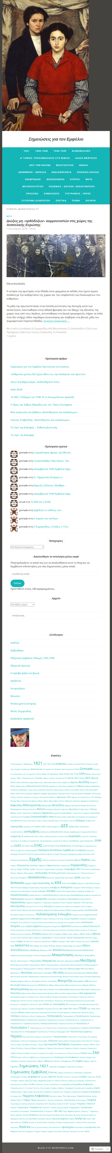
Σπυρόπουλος (15, 1084)
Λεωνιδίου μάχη (91, 938)
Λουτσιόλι (86, 941)
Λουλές (78, 941)
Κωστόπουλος (61, 930)
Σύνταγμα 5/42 (16, 1096)
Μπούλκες (15, 993)
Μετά (89, 179)
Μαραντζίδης (36, 961)
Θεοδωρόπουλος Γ (74, 873)
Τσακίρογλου (23, 1107)
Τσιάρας (54, 1108)
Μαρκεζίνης (69, 961)
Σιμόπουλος (68, 1073)
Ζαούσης (33, 865)
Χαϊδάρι (59, 1122)
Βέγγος (40, 801)
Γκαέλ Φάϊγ (71, 817)
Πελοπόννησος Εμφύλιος (81, 1031)
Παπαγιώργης (54, 1015)
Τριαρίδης (52, 1104)
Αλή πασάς (63, 786)
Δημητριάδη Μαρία (89, 832)
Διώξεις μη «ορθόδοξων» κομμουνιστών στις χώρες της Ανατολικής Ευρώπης (49, 223)
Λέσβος (88, 934)
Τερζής (94, 1096)
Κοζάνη (21, 915)
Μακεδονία (59, 950)
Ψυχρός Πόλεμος (41, 1131)
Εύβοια (77, 860)
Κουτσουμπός (69, 922)
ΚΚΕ (50, 328)
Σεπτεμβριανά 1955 (68, 1061)
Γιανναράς (85, 813)
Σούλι (98, 1076)
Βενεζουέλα (46, 805)
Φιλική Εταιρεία (45, 1115)
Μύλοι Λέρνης (67, 993)
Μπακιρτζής (59, 985)
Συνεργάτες (89, 1088)
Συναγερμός (69, 1088)
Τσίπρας (13, 1108)
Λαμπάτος (37, 938)
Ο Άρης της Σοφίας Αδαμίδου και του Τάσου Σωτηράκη (41, 404)
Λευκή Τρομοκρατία (75, 937)
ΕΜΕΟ (52, 846)
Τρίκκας (24, 1104)
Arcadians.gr (71, 764)
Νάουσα (75, 993)
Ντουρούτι (14, 1004)
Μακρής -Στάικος (33, 955)
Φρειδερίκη (14, 1119)
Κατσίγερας (56, 906)
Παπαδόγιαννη (95, 1016)
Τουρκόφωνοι (15, 1104)
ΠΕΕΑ (98, 1009)
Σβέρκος (40, 1061)
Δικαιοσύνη (63, 836)
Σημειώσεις (52, 193)
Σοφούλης (91, 1077)
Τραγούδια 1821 (42, 1104)
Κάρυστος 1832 (83, 883)
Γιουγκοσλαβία (39, 816)
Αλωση (35, 790)
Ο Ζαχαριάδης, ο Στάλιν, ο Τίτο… (51, 526)
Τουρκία (91, 1099)
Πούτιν (13, 1045)
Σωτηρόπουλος (57, 1092)
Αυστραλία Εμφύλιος (48, 797)
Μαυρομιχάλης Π (30, 969)
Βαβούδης (68, 801)
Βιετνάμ (74, 806)
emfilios (14, 642)
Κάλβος (73, 883)
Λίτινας (13, 938)
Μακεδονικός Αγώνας (18, 955)
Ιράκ (77, 877)
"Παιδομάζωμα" (16, 764)
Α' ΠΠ (65, 778)
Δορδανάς (93, 836)
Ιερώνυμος (51, 878)
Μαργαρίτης (49, 960)
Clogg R (17, 769)
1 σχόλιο (11, 336)
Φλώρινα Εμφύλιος (88, 1115)
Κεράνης (25, 910)
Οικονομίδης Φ (60, 1004)
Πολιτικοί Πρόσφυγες (29, 1041)
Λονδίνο (73, 941)
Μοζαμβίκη (36, 981)
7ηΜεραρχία (28, 764)
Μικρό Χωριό (79, 977)
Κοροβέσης (91, 919)
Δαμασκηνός (84, 827)
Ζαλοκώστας (22, 865)
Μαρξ (77, 961)
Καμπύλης (81, 891)
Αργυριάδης (52, 794)
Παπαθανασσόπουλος (31, 1024)
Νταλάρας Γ (49, 1001)
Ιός (52, 883)
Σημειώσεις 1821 (33, 1065)
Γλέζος (39, 821)
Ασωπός (20, 797)
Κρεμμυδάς (47, 926)
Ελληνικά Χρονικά (20, 665)
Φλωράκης (69, 1115)
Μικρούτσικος (68, 977)
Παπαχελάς (84, 1028)
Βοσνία (41, 809)
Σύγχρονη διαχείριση (90, 1091)
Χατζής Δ (32, 1122)
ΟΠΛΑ (46, 1004)
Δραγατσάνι (34, 841)
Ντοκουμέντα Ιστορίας (23, 703)
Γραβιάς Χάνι (90, 821)
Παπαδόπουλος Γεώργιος (56, 1020)
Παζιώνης (34, 1013)
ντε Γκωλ (81, 1131)
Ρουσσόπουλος (60, 1053)
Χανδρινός (80, 1118)
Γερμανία (47, 812)
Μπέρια (51, 985)
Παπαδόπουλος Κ (86, 1020)
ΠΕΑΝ (93, 1009)
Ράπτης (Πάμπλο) (30, 1048)
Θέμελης (20, 873)
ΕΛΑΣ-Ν (46, 846)
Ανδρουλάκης (59, 790)
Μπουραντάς (75, 990)
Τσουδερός (25, 1111)
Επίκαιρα (13, 860)
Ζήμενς (93, 860)
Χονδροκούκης (81, 1122)
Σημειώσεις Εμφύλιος (29, 1071)
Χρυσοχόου (68, 1127)
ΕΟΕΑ (57, 846)
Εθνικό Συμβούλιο (17, 850)
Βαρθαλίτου (94, 801)
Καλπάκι (34, 891)
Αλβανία (80, 786)
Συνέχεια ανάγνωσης (56, 321)
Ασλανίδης (79, 794)
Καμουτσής (60, 891)
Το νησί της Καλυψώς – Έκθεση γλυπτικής (33, 427)
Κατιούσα (39, 906)
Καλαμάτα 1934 (79, 888)
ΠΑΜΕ (65, 1009)
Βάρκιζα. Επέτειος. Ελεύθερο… (49, 485)
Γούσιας (72, 821)
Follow (17, 583)
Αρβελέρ (44, 794)
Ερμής (35, 859)
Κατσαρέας (65, 906)
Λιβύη (54, 941)
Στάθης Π (25, 1084)
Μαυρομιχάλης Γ (91, 965)
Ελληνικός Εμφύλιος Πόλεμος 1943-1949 (32, 658)
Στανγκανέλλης (66, 1084)
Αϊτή (79, 797)
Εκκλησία (43, 850)
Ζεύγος (26, 869)
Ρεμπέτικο (68, 1048)
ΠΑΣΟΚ (75, 1009)
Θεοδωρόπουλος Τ (88, 873)
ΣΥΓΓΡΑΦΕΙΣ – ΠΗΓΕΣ (78, 193)
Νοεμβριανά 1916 (17, 1001)
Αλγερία (87, 786)
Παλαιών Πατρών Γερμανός (60, 1013)
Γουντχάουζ (64, 821)
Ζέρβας (85, 859)
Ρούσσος (76, 1053)
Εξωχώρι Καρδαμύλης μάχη (71, 854)
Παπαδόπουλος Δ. (73, 1020)
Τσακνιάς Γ (46, 1108)
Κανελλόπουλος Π (51, 895)
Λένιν (82, 933)
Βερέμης (68, 806)
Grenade (86, 769)
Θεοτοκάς (14, 878)
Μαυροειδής (65, 965)
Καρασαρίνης (74, 899)
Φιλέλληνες (34, 1115)
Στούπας (29, 1088)
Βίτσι (62, 801)
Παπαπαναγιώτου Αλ (38, 1028)
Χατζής (25, 1122)
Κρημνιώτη (56, 926)
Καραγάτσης (96, 895)
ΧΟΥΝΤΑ (91, 200)
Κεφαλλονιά (48, 910)
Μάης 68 (47, 946)
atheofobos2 (81, 764)
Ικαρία (71, 878)
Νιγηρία (55, 997)
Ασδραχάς (61, 794)
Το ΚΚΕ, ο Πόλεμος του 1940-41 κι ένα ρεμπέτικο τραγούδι (42, 397)
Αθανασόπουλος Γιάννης (37, 786)
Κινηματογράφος (77, 910)
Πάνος (32, 228)
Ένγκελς (38, 778)
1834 (53, 764)
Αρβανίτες (37, 794)
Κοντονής (59, 919)
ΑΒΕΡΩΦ (71, 778)
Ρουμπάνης (41, 1053)
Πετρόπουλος (60, 1036)
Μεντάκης (84, 969)
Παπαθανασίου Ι (16, 1024)
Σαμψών (89, 1057)
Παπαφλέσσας (74, 1028)
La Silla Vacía (17, 774)
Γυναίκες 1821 (40, 826)
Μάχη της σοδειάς (75, 946)
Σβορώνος (49, 1061)
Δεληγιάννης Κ (56, 831)
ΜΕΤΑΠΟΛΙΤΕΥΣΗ (32, 186)
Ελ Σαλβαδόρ (80, 850)
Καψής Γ (89, 906)
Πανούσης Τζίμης (87, 1013)
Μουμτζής (65, 981)
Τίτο (64, 1096)
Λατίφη (56, 938)
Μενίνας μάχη (74, 968)
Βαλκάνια (76, 801)
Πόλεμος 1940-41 (89, 1045)
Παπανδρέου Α (82, 1023)
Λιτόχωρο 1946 (63, 941)
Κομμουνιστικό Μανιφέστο (30, 918)
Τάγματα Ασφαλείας (35, 1096)
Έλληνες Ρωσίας (28, 778)
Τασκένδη (61, 332)
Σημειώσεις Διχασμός (75, 1067)
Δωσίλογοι (74, 840)
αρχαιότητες (53, 1131)
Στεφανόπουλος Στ (17, 1088)
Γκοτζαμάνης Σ (91, 817)
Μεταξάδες (48, 973)
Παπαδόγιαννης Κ (18, 1020)
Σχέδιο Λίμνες (28, 1092)
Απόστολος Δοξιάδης (24, 794)
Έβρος (19, 778)
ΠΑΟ (70, 1008)
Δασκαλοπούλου (16, 832)
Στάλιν (32, 1084)
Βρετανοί (65, 809)
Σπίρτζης (28, 1081)
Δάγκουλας (74, 826)
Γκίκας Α (52, 816)
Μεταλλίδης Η (38, 973)
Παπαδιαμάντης (69, 1016)
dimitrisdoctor (36, 769)
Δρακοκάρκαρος (46, 841)
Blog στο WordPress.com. (56, 1147)
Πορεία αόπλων (63, 1041)
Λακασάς (24, 938)
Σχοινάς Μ (37, 1092)
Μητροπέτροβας (80, 973)
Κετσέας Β (32, 910)
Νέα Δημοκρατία (87, 993)
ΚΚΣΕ (64, 883)
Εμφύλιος (50, 854)
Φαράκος (18, 1115)
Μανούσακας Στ (62, 328)
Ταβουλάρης (71, 1096)
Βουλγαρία (49, 809)
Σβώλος (57, 1061)
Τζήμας (26, 1099)
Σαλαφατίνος (73, 1057)
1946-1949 (60, 150)
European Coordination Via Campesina (58, 769)
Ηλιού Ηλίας (86, 869)
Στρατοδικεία (45, 1088)
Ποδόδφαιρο (15, 1041)
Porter (66, 774)
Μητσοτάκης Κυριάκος (19, 977)
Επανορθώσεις (23, 860)
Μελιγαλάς (63, 969)
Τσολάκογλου (86, 1107)
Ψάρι (98, 1127)
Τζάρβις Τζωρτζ (16, 1100)
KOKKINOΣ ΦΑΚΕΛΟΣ (22, 718)
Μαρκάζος (61, 961)
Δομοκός (84, 836)
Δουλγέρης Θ (26, 328)
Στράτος (36, 1088)
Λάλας (70, 934)
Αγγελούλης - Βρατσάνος (43, 782)
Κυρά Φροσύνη (77, 926)
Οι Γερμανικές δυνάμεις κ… (48, 477)
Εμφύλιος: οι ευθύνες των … (48, 510)
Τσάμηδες (81, 1103)
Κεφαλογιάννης (59, 910)
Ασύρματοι (27, 797)
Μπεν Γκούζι (33, 990)
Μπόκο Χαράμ (37, 993)
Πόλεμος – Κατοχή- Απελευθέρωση (72, 186)
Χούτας (33, 1127)
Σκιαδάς (24, 1077)
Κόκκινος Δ (85, 930)
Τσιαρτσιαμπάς (63, 1108)
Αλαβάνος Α (71, 786)
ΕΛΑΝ (32, 846)
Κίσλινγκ (18, 888)
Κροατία (65, 926)
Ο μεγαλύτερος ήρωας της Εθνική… (52, 452)
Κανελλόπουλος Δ (36, 895)
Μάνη (53, 946)
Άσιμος (13, 778)
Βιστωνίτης (91, 806)
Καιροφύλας (45, 888)
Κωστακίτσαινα (49, 930)
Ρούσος (69, 1053)
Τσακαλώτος (35, 1107)
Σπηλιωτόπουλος (61, 1081)
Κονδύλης (52, 919)
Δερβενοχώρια (75, 832)
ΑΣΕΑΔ (82, 778)
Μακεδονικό (88, 950)
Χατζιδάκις (51, 1122)
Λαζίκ (18, 938)
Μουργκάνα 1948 (80, 981)
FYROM (76, 769)
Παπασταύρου (51, 1028)
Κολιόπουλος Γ (30, 915)
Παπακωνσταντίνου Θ (67, 1024)
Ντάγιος (42, 1001)
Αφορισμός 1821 (64, 797)
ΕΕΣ (23, 846)
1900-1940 (41, 150)
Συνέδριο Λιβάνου (57, 1088)
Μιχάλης (13, 981)
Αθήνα (12, 786)
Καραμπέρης (52, 899)
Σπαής (35, 1081)
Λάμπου (76, 934)
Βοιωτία (33, 809)
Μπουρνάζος (86, 990)
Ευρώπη (69, 860)
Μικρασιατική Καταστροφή (51, 977)
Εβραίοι (82, 846)
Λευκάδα (63, 938)
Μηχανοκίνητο (34, 977)
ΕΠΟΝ (63, 845)
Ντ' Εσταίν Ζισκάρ (31, 1001)
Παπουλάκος (95, 1028)
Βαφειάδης (16, 805)
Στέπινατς (39, 1084)
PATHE (61, 774)
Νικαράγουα (64, 997)
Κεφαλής (40, 910)
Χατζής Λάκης (41, 1122)
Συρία (97, 1087)
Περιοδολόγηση (28, 1037)
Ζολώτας (39, 869)
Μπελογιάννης (19, 989)
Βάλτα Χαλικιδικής (24, 801)
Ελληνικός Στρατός (26, 854)
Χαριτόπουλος (15, 1122)
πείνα (87, 1131)
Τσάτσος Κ (90, 1103)
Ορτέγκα (32, 1009)
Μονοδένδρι (52, 981)
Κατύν (83, 906)
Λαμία (30, 938)
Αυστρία (36, 797)
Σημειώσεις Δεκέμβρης (57, 1067)
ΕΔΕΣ (17, 845)
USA (82, 773)
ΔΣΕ (64, 825)
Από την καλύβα (40, 165)
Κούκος (78, 922)
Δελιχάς (66, 832)
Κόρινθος (28, 934)
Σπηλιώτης (72, 1081)
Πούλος (96, 1041)
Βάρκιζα (35, 801)
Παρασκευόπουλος (17, 1032)
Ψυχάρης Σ (30, 1131)
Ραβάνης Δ (42, 1048)
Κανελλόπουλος (19, 895)
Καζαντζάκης (34, 888)
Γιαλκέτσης (77, 813)
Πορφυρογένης (75, 1041)
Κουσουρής (59, 922)
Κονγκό (45, 919)
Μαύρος (41, 969)
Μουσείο (15, 696)
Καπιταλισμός (65, 895)
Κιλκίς (68, 910)
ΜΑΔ (12, 946)
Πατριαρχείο (31, 1031)
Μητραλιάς (68, 973)
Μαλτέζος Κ (79, 955)
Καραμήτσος (29, 899)
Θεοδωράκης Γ (29, 873)
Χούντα (24, 1126)
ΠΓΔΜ (82, 1008)
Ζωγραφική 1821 (72, 869)
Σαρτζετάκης (32, 1061)
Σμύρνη (44, 1077)
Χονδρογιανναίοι (69, 1122)
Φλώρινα (77, 1115)
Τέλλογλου (53, 1096)
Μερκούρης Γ (15, 973)
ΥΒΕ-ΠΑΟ (58, 1111)
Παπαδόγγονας (82, 1016)
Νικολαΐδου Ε (78, 328)
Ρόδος (89, 1053)
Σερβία (79, 1060)
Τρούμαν (73, 1104)
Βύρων (13, 813)
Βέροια (57, 801)
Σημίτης (93, 1061)
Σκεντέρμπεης (15, 1077)
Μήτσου (26, 950)
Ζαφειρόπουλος (53, 865)
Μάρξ (65, 946)
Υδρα (65, 1111)
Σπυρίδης (80, 1081)
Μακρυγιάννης (46, 955)
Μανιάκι (13, 961)
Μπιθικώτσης (53, 990)
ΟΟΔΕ (40, 1004)
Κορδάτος (74, 918)
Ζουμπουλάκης (49, 869)
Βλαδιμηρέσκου (16, 809)
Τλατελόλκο (59, 1100)
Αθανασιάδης (21, 786)
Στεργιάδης (77, 1084)
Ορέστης (24, 1009)
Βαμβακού (85, 801)
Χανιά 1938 (91, 1119)
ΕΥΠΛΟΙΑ (75, 846)
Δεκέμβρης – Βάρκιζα (32, 172)
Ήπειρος (46, 778)
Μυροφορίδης (48, 993)
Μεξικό (91, 969)
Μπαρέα (86, 985)
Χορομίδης (92, 1122)
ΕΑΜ (98, 840)
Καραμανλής (41, 898)
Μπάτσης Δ (43, 985)
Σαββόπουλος (34, 1057)
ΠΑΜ (60, 1009)
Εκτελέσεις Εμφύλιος (62, 850)
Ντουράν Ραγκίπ (88, 1001)
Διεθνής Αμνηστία (51, 836)
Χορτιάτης (14, 1127)
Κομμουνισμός (77, 915)
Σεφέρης (86, 1061)
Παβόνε (27, 1013)
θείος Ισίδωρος (64, 1131)
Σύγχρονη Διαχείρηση (72, 1092)
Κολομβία (64, 914)
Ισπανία (17, 882)
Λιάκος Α (20, 941)
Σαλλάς (82, 1057)
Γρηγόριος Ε (28, 827)
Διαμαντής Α (16, 836)
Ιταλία (34, 883)
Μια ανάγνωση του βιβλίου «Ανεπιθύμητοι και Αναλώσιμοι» (44, 412)
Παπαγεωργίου (40, 1016)
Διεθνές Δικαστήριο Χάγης (34, 836)
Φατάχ (25, 1115)
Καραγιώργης (17, 898)
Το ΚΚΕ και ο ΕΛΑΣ (41, 502)
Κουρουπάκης (48, 922)
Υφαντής (77, 1111)
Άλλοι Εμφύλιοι (86, 157)
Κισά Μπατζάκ (91, 910)
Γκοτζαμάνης (80, 817)
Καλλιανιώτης (15, 891)
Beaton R (90, 764)
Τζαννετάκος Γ (42, 1100)
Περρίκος (38, 1037)
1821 (26, 150)
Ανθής (76, 790)
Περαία (16, 1036)
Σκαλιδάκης (78, 1073)
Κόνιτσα (21, 934)
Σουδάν (83, 1076)
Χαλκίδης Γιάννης (44, 1119)
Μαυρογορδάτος (53, 965)
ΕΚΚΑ (27, 846)
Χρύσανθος (79, 1127)
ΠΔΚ (88, 1009)
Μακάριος (44, 950)
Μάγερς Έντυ (38, 946)
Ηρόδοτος (15, 680)
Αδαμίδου (94, 782)
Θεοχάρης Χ (23, 878)
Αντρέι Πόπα (84, 790)
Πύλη (98, 1045)
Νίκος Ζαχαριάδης (20, 711)
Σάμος (20, 1057)
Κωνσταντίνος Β (91, 926)
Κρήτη (23, 926)
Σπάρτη (21, 1081)
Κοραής (67, 919)
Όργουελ (59, 778)
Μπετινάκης (43, 990)
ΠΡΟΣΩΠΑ (32, 193)
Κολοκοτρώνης (46, 914)
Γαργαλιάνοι (27, 813)
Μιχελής (21, 981)
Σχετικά (61, 200)
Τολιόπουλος (70, 1100)
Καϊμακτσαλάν (16, 910)
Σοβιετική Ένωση (29, 332)
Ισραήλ (27, 883)
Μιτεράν (88, 977)
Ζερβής (19, 869)
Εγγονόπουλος (91, 846)
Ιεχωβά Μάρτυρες (62, 878)
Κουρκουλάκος (37, 922)
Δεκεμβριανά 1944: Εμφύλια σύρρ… (52, 469)
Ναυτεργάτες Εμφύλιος (19, 997)
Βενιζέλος (58, 805)
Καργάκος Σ (38, 903)
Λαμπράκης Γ (47, 937)
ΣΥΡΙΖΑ (13, 1057)
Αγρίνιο (74, 782)
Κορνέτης (83, 919)
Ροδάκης (19, 1053)
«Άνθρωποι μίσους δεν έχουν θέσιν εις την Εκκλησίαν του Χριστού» (48, 374)
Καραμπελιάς (62, 899)
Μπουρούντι (96, 990)
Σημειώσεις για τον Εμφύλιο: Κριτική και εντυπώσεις (39, 366)
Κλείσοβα (14, 915)
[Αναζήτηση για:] (56, 615)
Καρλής (69, 903)
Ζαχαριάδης (33, 179)
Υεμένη (71, 1111)
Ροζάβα (26, 1053)
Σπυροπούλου (90, 1081)
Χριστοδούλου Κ (55, 1127)
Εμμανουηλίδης (40, 854)
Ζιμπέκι (32, 869)
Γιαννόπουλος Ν (16, 817)
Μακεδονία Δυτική (74, 950)
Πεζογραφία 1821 (63, 1032)
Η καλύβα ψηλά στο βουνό (25, 673)
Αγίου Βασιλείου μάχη (25, 782)
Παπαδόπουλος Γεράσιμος (36, 1020)
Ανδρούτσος (69, 790)
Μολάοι (45, 981)
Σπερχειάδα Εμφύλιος (46, 1081)
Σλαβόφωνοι (34, 1076)
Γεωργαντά (56, 813)
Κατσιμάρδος (75, 906)
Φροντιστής (24, 1119)
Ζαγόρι (13, 865)
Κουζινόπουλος (25, 922)
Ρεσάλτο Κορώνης (80, 1048)
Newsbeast (54, 774)
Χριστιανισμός (42, 1127)
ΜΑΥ (31, 946)
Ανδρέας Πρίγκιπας (46, 790)
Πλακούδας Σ (73, 1037)
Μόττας (58, 993)
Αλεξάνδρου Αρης (26, 790)
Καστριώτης (30, 906)
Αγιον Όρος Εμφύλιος (61, 782)
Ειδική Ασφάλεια (31, 850)
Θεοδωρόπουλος (58, 873)
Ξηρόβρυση (24, 1004)
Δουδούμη (14, 841)
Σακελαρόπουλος (46, 1057)
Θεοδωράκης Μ (42, 872)
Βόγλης (93, 809)
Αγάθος (13, 782)
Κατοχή (48, 906)
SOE (71, 774)
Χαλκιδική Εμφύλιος (60, 1118)
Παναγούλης (75, 1013)
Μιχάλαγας (96, 977)
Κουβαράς (14, 922)
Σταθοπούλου (54, 1084)
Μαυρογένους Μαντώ (38, 965)
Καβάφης (25, 888)
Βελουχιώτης (65, 165)
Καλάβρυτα (55, 887)
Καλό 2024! (16, 389)
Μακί (50, 950)
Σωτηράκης (46, 1092)
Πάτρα (21, 1012)
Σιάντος (52, 1072)
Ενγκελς (57, 854)
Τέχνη (76, 200)
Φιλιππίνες (56, 1115)
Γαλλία (19, 813)
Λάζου (65, 934)
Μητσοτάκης (92, 972)
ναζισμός (73, 1131)
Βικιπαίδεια (82, 806)
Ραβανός (50, 1048)
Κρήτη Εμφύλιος (34, 926)
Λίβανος (95, 933)
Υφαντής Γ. (85, 1111)
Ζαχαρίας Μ (65, 865)
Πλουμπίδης (92, 1037)
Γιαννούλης (95, 813)
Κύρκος (45, 934)
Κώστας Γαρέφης (55, 934)
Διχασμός (74, 836)
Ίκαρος (52, 778)
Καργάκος (29, 903)
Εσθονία (45, 860)
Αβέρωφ (94, 778)
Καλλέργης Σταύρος (92, 888)
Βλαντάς (26, 809)
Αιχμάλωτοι (53, 786)
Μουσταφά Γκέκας (18, 985)
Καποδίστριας (77, 895)
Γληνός (44, 821)
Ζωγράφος (59, 869)
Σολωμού (67, 1077)
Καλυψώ (42, 891)
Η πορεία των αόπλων (45, 518)
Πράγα (18, 1045)
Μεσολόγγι (27, 972)
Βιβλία (83, 165)
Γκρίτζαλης (32, 821)
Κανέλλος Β (89, 891)
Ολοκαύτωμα (15, 1009)
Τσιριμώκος (74, 1107)
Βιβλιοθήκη (16, 650)
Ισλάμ (88, 878)
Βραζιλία (57, 809)
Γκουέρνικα (15, 820)
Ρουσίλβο (50, 1053)
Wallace (88, 774)
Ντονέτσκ (78, 1001)
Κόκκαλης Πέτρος (73, 930)
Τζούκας (51, 1100)
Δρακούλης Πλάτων (61, 841)
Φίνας (12, 1115)
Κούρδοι (15, 926)
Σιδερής (60, 1073)
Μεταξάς (58, 972)
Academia (60, 763)
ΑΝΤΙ (76, 778)
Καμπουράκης (71, 891)
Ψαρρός (14, 1131)
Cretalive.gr (25, 769)
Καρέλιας (87, 895)
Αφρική (74, 797)
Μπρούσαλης (26, 993)
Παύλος (53, 1032)
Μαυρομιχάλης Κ (17, 969)
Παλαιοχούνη (44, 1013)
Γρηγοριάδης (16, 826)
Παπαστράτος (63, 1028)
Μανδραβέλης (90, 955)
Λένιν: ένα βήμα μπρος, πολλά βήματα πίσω (35, 382)
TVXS (76, 774)
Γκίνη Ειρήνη (61, 817)
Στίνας (46, 1084)
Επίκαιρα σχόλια (88, 172)
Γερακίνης (37, 813)
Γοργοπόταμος (53, 821)
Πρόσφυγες (64, 1044)
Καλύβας (51, 891)
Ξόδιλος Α (33, 1004)
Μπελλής (92, 985)
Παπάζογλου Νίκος (27, 1016)
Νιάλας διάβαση (46, 997)
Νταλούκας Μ (60, 1001)
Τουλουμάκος (81, 1100)
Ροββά (13, 1053)
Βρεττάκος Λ (74, 809)
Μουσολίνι (93, 981)
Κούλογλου (87, 922)
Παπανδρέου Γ (20, 1027)
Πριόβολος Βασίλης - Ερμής (32, 1045)
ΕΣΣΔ (68, 846)
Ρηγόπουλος (92, 1048)
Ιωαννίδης (44, 883)
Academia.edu (81, 150)
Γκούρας (24, 821)
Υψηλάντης (94, 1111)
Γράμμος (80, 820)
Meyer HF (45, 774)
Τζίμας (33, 1100)
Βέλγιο (46, 801)
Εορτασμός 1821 (88, 854)
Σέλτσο (25, 1057)
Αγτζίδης (84, 782)
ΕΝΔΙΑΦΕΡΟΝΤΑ (61, 172)
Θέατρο (13, 873)
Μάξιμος (59, 946)
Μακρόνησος (63, 954)
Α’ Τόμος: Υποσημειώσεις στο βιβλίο (45, 157)
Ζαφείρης (41, 865)
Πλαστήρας (83, 1037)
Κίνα (92, 883)
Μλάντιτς (28, 981)
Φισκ (62, 1115)
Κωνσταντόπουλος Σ (34, 930)
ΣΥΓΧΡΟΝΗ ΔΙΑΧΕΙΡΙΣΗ (35, 200)
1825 (45, 764)
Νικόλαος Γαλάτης (87, 997)
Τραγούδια (32, 1104)
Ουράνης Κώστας (51, 1009)
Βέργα (51, 801)
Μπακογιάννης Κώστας (73, 985)
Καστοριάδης (17, 906)
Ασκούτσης (70, 794)
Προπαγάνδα (50, 1044)
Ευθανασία (53, 860)
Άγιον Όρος (96, 774)
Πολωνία (52, 1040)
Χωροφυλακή (90, 1127)
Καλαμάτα (66, 887)
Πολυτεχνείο (43, 1041)
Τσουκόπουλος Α (37, 1111)
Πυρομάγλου (76, 1044)
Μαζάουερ (34, 950)
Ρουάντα (33, 1053)
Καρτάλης (89, 903)
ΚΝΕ (68, 883)
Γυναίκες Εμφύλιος (53, 827)
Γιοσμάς (26, 816)
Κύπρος (75, 179)
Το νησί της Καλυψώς (22, 435)
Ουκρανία (40, 1008)
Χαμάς (72, 1119)
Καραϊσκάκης (17, 902)
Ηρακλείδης (95, 869)
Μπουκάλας (64, 989)
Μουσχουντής (32, 985)
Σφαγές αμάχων (16, 1092)
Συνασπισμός (79, 1088)
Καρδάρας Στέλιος (59, 903)
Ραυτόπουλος (59, 1048)
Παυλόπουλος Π (43, 1032)
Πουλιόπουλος (87, 1041)
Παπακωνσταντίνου (49, 1023)
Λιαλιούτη (29, 941)
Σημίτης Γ (14, 1066)
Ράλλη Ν (13, 1048)
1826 (49, 764)
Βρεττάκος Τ (85, 809)
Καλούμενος (26, 891)
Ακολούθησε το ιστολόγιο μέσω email (56, 556)
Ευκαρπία (61, 860)
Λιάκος (13, 941)
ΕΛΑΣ (38, 845)
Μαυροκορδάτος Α (77, 965)
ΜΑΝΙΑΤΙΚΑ (22, 945)
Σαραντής (22, 1061)
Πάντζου (13, 1013)
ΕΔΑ (12, 846)
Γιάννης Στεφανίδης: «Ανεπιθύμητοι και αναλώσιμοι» (40, 420)
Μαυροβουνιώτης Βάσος (20, 965)
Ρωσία (83, 1053)
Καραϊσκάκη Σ (85, 899)
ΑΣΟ (87, 777)
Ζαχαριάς (91, 865)
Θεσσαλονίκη (55, 179)
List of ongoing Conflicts (32, 774)
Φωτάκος (33, 1118)
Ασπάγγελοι (87, 794)
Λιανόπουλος (46, 941)
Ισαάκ (83, 878)
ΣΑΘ (96, 1052)
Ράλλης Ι (21, 1048)
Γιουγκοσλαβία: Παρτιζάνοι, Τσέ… (51, 460)
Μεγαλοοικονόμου (52, 969)
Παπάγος (15, 1015)
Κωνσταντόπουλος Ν (18, 930)
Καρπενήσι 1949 (79, 903)
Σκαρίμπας (87, 1073)
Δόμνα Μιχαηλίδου (87, 841)
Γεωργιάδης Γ (66, 813)
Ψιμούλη (21, 1131)
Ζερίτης (13, 869)
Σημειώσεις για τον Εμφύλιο (56, 139)
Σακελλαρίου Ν (60, 1057)
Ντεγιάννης (70, 1001)
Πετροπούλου (47, 1037)
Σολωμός (74, 1077)
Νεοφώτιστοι (34, 997)
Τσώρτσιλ (49, 1111)
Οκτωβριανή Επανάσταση (89, 1004)
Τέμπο (60, 1096)
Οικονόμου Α (73, 1004)
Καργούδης (47, 903)
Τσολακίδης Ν (47, 332)
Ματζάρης (88, 960)
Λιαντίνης (37, 941)
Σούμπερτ (14, 1081)
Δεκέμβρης (32, 831)
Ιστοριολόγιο (17, 688)
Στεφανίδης (88, 1084)
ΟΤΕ (50, 1004)
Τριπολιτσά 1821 (63, 1104)
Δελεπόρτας (44, 832)
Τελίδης (88, 1096)
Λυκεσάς (94, 941)
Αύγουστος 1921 (88, 797)
